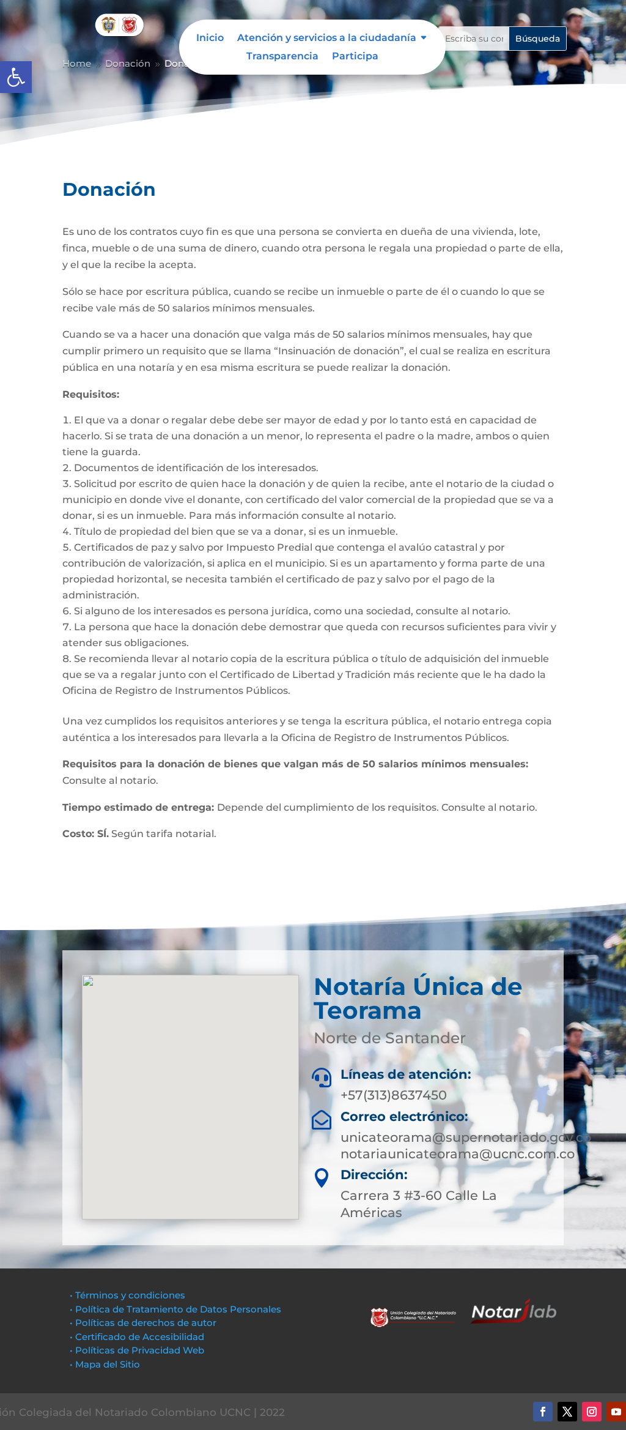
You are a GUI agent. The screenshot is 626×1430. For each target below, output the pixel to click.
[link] (16, 77)
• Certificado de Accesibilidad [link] (137, 1336)
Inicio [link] (210, 38)
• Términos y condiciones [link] (127, 1295)
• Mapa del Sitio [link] (106, 1364)
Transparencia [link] (282, 57)
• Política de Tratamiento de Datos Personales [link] (175, 1309)
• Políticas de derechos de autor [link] (143, 1322)
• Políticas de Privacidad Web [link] (137, 1350)
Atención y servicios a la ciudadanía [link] (326, 38)
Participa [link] (355, 57)
